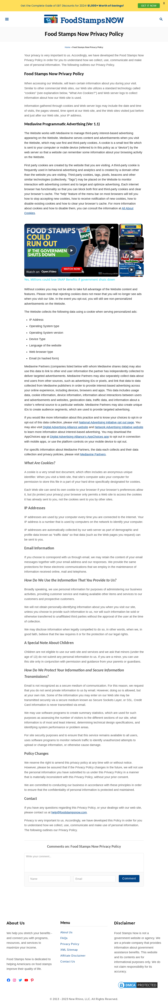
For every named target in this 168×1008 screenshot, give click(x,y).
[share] (112, 228)
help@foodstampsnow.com (69, 812)
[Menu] (7, 19)
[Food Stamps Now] (84, 18)
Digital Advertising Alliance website (65, 427)
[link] (29, 229)
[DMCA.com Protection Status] (137, 985)
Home (67, 47)
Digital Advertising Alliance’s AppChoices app (79, 436)
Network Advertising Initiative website (119, 427)
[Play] (131, 256)
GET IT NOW (149, 6)
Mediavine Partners (93, 454)
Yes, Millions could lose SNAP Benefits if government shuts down (70, 229)
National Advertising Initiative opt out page (106, 422)
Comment (129, 878)
